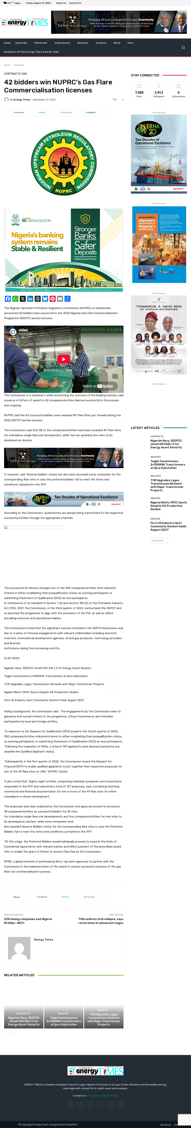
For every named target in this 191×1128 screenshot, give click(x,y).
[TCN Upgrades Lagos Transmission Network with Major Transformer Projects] (103, 1004)
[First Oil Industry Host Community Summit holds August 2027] (139, 524)
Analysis (155, 498)
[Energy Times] (7, 99)
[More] (104, 112)
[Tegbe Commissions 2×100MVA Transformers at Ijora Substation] (64, 1004)
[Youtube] (185, 3)
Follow (159, 84)
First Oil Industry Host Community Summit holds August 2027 (44, 700)
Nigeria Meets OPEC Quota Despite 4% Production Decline (41, 692)
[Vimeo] (181, 3)
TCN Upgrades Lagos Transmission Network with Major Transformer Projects (54, 684)
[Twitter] (176, 3)
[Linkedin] (90, 1105)
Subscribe (178, 84)
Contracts (19, 65)
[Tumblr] (110, 1105)
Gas (24, 73)
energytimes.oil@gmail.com (102, 1095)
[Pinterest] (100, 1105)
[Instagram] (172, 3)
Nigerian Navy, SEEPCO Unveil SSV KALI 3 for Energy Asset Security (47, 668)
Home (7, 65)
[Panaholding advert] (63, 458)
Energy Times (21, 99)
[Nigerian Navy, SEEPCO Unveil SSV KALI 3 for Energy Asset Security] (23, 1004)
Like (139, 84)
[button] (183, 47)
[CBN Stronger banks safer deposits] (63, 250)
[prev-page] (6, 1034)
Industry (63, 1014)
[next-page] (12, 1034)
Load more (158, 540)
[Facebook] (167, 3)
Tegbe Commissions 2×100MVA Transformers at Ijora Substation (46, 676)
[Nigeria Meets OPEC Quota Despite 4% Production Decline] (139, 504)
